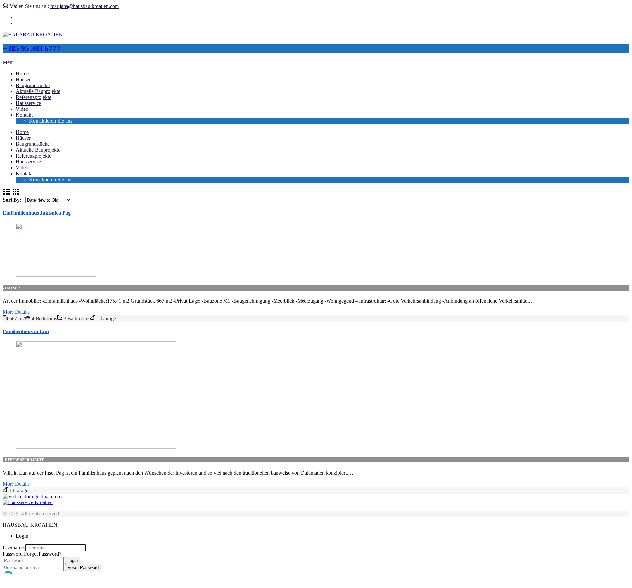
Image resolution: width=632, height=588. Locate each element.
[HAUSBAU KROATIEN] (33, 34)
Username (13, 547)
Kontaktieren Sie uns (50, 121)
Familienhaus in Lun (26, 331)
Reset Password (83, 567)
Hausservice (28, 103)
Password (13, 554)
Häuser (23, 79)
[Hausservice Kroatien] (28, 502)
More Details (16, 312)
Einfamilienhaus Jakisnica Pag (37, 213)
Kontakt (24, 115)
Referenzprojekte (33, 97)
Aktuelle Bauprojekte (38, 91)
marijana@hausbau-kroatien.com (84, 6)
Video (22, 109)
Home (22, 73)
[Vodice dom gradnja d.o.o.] (33, 496)
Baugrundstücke (33, 85)
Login (72, 560)
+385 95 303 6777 (32, 48)
